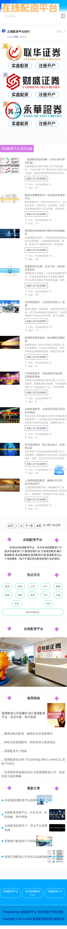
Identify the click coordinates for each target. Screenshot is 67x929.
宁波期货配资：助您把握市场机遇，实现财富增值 (45, 374)
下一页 (29, 525)
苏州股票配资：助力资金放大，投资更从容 (45, 446)
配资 (7, 586)
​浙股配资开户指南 (15, 751)
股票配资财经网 (43, 919)
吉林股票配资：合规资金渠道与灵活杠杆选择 (45, 410)
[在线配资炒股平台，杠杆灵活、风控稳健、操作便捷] (57, 814)
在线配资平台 (10, 891)
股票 (58, 586)
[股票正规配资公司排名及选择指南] (56, 856)
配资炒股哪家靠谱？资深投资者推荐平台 (45, 196)
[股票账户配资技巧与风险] (44, 841)
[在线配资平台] (30, 7)
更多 (59, 31)
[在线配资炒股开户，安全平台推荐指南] (57, 827)
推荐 (32, 595)
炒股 (20, 586)
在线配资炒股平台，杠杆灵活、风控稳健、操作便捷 (25, 814)
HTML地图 (56, 912)
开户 (45, 586)
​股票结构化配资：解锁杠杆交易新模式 (28, 733)
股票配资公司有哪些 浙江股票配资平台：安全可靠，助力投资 (23, 715)
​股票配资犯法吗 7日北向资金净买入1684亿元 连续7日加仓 (33, 761)
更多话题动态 (33, 612)
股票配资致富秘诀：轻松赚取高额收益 (45, 339)
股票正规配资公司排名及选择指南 (26, 857)
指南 (7, 595)
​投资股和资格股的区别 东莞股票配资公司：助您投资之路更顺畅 (33, 774)
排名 (16, 603)
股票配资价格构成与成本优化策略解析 (45, 232)
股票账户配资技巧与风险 (20, 841)
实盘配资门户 (55, 891)
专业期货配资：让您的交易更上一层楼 (45, 303)
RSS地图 (43, 912)
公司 (32, 586)
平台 (45, 595)
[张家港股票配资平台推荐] (44, 800)
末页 (38, 525)
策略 (20, 595)
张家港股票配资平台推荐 (20, 800)
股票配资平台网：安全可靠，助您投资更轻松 (45, 267)
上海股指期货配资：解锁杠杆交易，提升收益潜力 (45, 481)
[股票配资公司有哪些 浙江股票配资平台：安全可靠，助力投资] (56, 715)
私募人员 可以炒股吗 (36, 178)
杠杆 (48, 603)
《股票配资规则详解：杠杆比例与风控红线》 (45, 160)
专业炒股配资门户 (32, 893)
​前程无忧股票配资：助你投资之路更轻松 (30, 742)
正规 (58, 595)
